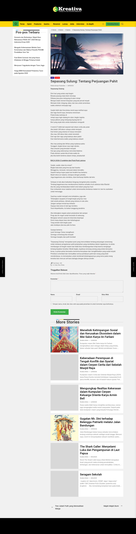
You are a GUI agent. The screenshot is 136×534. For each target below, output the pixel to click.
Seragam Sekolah (91, 474)
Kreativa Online (84, 340)
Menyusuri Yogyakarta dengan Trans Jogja (29, 65)
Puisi (52, 77)
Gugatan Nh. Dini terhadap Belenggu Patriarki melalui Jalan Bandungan (100, 422)
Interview (80, 24)
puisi (59, 265)
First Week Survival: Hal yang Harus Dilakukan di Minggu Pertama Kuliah (27, 59)
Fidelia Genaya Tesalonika (58, 85)
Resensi (56, 24)
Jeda (72, 24)
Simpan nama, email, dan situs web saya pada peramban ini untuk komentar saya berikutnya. (83, 304)
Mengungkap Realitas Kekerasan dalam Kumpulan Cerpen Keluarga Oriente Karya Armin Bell (100, 393)
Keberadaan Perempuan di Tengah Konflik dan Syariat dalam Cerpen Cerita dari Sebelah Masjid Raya (101, 363)
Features (37, 24)
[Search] (122, 24)
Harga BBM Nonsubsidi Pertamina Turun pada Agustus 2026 (28, 72)
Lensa (65, 24)
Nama (53, 294)
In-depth (90, 24)
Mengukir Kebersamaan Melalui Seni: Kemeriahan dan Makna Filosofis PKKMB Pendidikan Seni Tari (29, 50)
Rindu (62, 265)
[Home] (16, 24)
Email (78, 294)
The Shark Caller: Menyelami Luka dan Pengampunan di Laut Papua (99, 450)
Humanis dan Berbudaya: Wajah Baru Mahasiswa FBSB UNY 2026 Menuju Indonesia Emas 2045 (27, 39)
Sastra (46, 24)
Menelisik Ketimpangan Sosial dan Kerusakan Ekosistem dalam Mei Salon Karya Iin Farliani (100, 333)
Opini (29, 24)
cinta (55, 265)
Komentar (54, 279)
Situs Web (105, 294)
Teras (22, 24)
